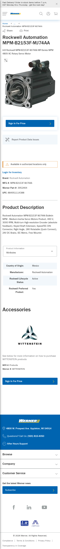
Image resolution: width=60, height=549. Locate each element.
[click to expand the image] (6, 60)
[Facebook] (14, 507)
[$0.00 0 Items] (56, 14)
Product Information (15, 248)
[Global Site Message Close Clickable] (57, 4)
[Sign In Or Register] (48, 14)
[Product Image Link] (30, 335)
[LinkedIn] (29, 507)
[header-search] (41, 13)
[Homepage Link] (15, 14)
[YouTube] (44, 507)
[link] (14, 23)
